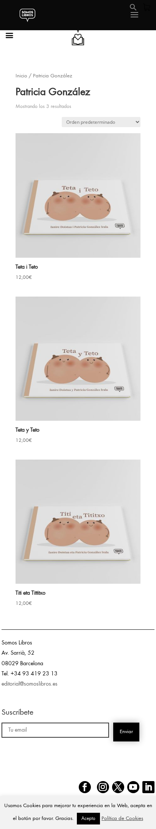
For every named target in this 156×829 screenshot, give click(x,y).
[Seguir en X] (118, 787)
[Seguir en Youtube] (133, 787)
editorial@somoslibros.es (30, 684)
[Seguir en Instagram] (103, 787)
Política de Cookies (122, 818)
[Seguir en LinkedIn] (148, 787)
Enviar (126, 732)
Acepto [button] (88, 818)
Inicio (21, 76)
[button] (133, 9)
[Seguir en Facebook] (85, 787)
